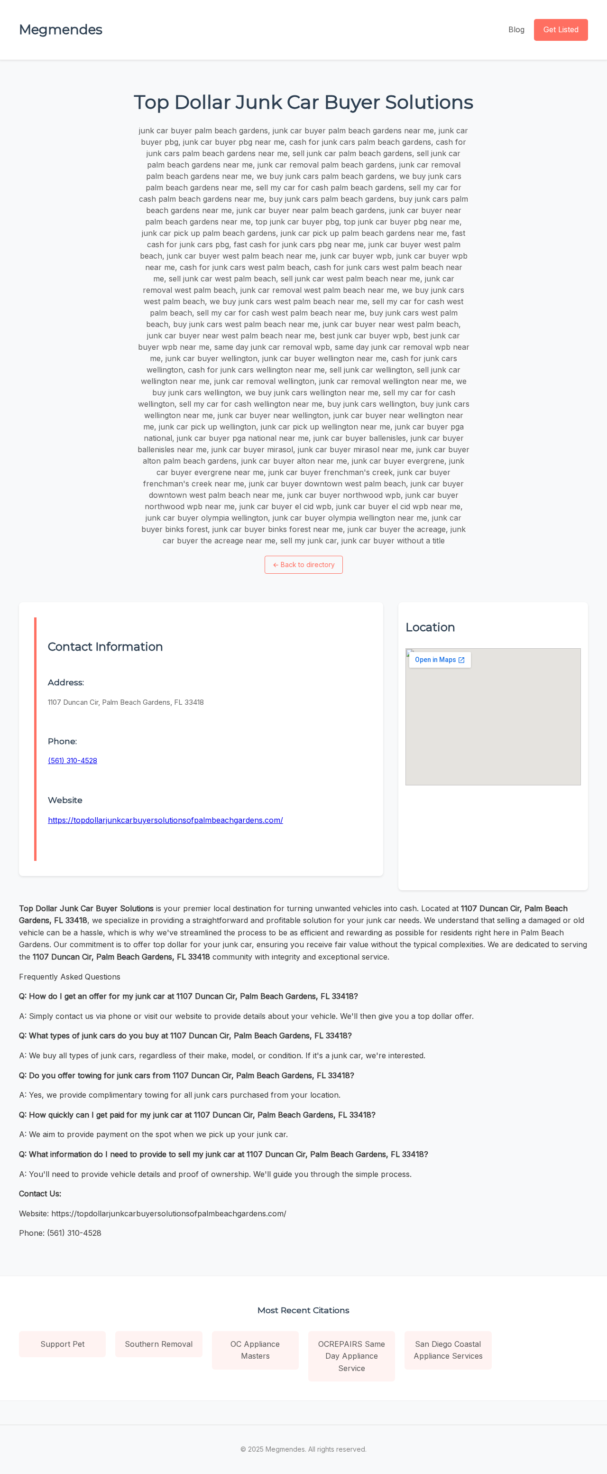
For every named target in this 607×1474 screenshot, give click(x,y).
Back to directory (304, 564)
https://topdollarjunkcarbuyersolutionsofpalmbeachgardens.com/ (165, 820)
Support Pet (62, 1344)
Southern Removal (159, 1344)
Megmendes (60, 29)
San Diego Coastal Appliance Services (448, 1350)
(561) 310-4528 (72, 760)
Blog (516, 29)
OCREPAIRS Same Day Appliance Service (351, 1356)
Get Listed (561, 29)
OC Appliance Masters (255, 1350)
